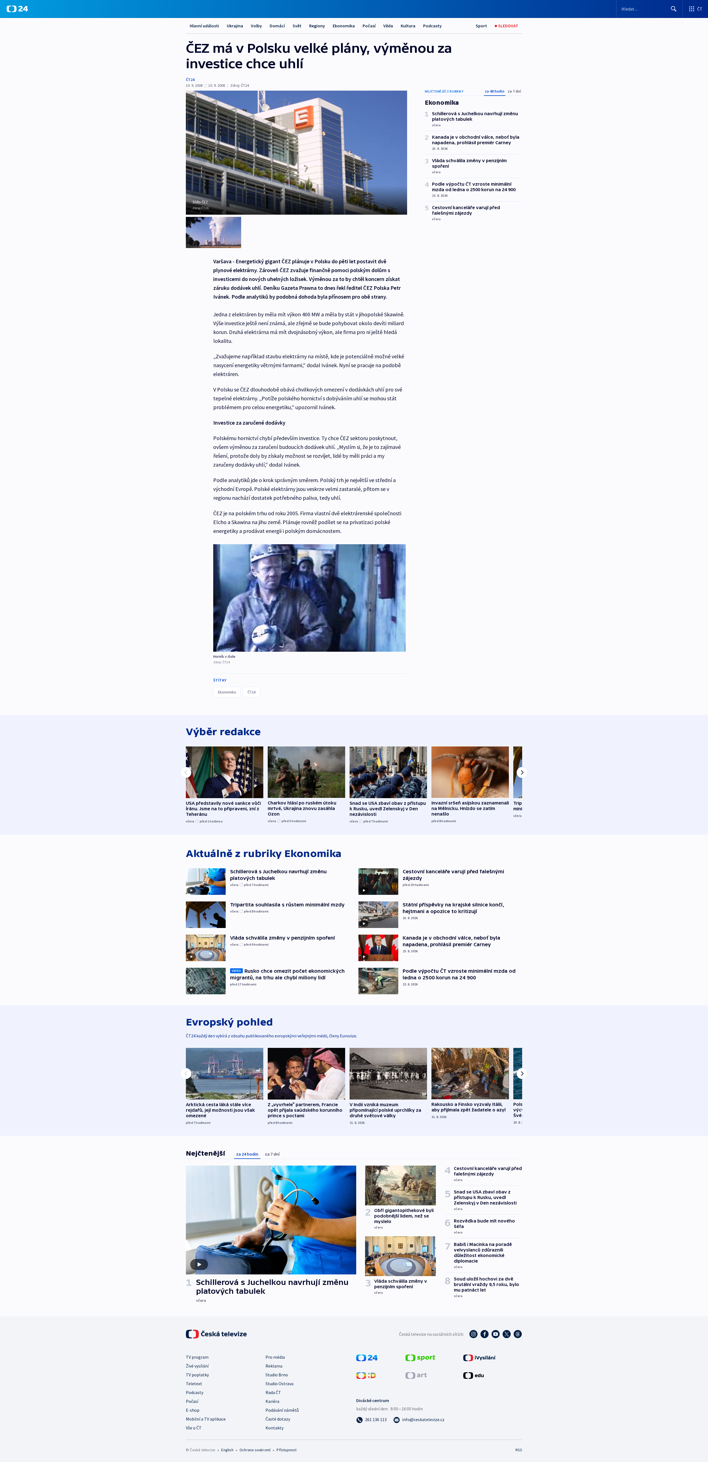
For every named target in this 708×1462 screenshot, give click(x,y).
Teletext (194, 1383)
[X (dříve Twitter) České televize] (506, 1334)
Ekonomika (344, 25)
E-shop (192, 1410)
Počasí (369, 25)
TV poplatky (197, 1374)
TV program (197, 1357)
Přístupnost (286, 1449)
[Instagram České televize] (473, 1334)
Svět (297, 25)
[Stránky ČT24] (367, 1357)
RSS (519, 1449)
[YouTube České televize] (495, 1334)
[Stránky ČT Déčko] (366, 1375)
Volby (256, 25)
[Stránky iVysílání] (479, 1357)
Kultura (408, 25)
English (227, 1449)
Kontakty (274, 1428)
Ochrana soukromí (255, 1449)
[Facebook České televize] (484, 1334)
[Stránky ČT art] (416, 1375)
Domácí (277, 25)
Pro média (275, 1357)
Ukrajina (235, 25)
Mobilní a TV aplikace (206, 1419)
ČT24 (190, 79)
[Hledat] (674, 9)
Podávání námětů (282, 1410)
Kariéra (272, 1401)
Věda (388, 25)
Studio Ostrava (279, 1383)
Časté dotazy (278, 1419)
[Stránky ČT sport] (420, 1357)
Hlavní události (204, 25)
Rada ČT (273, 1392)
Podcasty (432, 25)
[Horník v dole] (309, 598)
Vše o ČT (194, 1428)
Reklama (274, 1366)
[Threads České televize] (517, 1334)
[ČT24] (17, 9)
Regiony (317, 25)
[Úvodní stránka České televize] (217, 1334)
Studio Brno (277, 1374)
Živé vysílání (197, 1366)
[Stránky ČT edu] (473, 1375)
